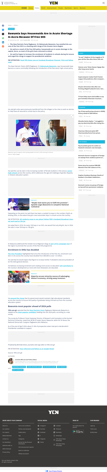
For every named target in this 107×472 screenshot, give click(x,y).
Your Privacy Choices (55, 471)
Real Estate (68, 8)
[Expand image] (72, 116)
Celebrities (81, 72)
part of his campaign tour (60, 244)
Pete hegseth (62, 367)
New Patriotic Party (37, 310)
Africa (80, 91)
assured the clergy (17, 298)
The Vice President (15, 254)
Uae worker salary (49, 367)
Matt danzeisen (18, 370)
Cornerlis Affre (26, 40)
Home (24, 8)
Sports (76, 8)
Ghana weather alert (34, 367)
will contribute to (66, 266)
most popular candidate (27, 312)
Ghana (31, 8)
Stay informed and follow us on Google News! (37, 349)
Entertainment (51, 8)
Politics (37, 8)
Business (83, 8)
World (43, 8)
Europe (80, 160)
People (60, 8)
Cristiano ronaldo (19, 367)
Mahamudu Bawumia (48, 66)
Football (81, 62)
